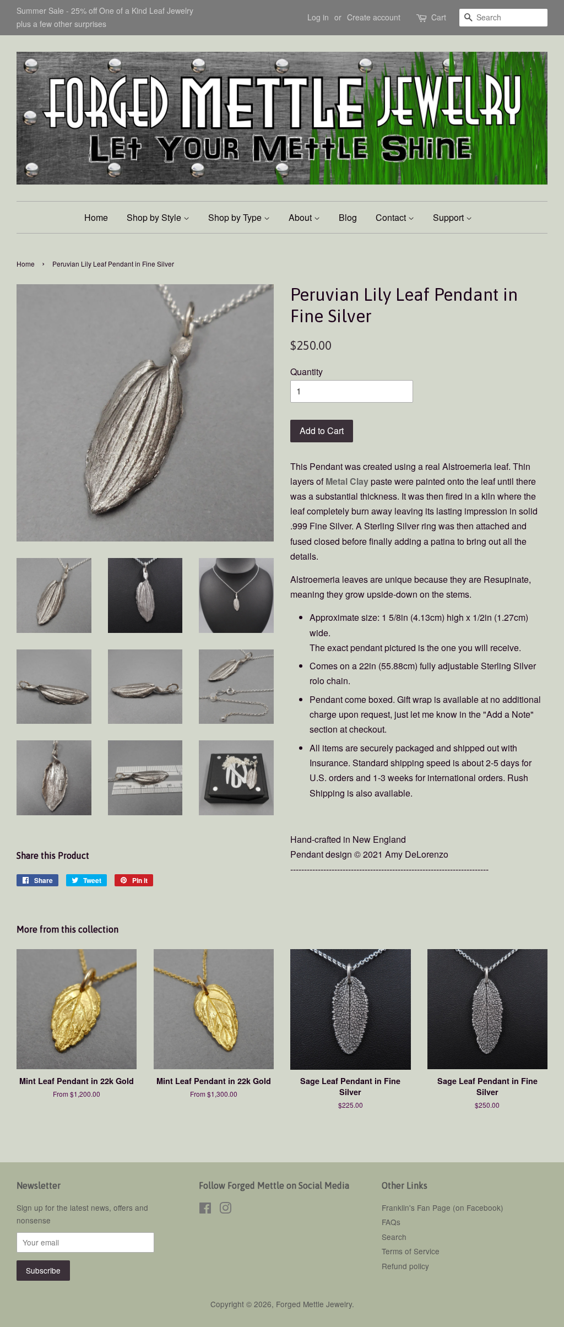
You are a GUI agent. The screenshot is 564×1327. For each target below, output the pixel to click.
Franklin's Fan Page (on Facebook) (442, 1207)
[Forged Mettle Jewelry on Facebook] (205, 1209)
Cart (438, 17)
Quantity (306, 371)
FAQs (391, 1221)
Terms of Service (411, 1250)
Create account (373, 17)
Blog (348, 217)
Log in (318, 17)
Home (96, 217)
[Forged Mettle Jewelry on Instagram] (225, 1209)
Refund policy (405, 1265)
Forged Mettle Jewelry (314, 1303)
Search (394, 1236)
